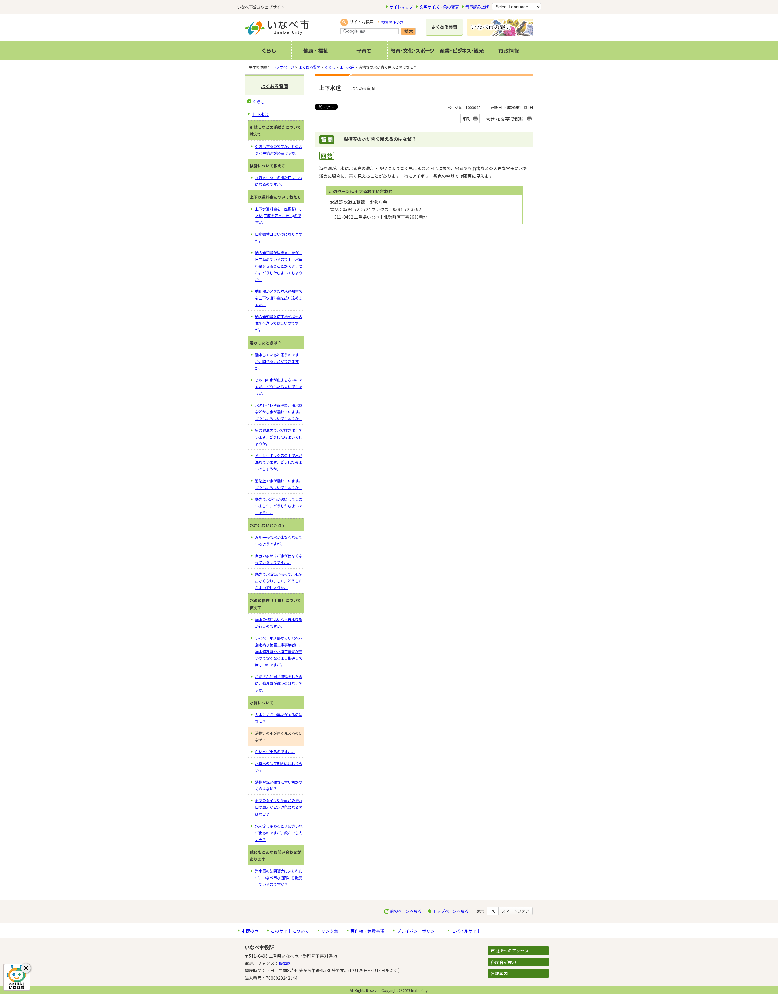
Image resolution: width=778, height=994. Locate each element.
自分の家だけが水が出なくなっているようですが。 (278, 559)
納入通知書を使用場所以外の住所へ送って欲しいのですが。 (278, 323)
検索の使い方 (392, 22)
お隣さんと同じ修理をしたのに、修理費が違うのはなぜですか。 (278, 683)
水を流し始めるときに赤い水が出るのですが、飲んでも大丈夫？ (278, 832)
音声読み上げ (477, 7)
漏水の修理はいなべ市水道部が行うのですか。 (278, 623)
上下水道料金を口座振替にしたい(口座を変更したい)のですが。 (278, 215)
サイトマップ (401, 7)
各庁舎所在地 (503, 962)
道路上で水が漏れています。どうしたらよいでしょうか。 (278, 484)
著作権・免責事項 (367, 931)
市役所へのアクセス (510, 951)
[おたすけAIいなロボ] (16, 977)
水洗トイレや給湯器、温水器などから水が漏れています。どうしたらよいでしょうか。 (278, 411)
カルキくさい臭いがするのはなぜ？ (278, 718)
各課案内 (499, 973)
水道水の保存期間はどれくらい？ (278, 767)
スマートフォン (515, 911)
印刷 (466, 118)
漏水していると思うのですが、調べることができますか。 (277, 361)
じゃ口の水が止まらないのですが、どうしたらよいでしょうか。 (278, 386)
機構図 (285, 963)
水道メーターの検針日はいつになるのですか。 (278, 181)
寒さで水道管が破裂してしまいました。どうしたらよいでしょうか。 (278, 506)
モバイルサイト (466, 931)
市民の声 (250, 931)
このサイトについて (290, 931)
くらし (330, 67)
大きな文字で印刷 (505, 118)
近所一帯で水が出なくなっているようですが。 (278, 541)
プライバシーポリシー (418, 931)
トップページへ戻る (451, 911)
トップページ (283, 67)
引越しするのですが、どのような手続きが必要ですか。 (278, 150)
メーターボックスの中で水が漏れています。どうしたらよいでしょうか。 (278, 462)
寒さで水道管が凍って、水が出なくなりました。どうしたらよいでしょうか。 (278, 581)
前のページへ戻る (406, 911)
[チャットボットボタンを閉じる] (26, 968)
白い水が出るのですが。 (275, 751)
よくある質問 (309, 67)
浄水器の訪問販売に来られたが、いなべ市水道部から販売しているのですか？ (278, 877)
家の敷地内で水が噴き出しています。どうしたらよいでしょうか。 (278, 437)
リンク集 (329, 931)
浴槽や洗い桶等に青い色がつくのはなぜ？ (278, 785)
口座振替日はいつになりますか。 (278, 237)
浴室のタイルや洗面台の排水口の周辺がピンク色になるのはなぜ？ (278, 807)
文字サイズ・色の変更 (439, 7)
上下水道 (347, 67)
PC (493, 911)
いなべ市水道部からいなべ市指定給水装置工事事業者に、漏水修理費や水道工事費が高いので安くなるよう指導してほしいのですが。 (278, 651)
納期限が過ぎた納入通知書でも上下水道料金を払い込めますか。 (278, 298)
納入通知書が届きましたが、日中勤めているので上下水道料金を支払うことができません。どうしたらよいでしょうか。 (278, 266)
